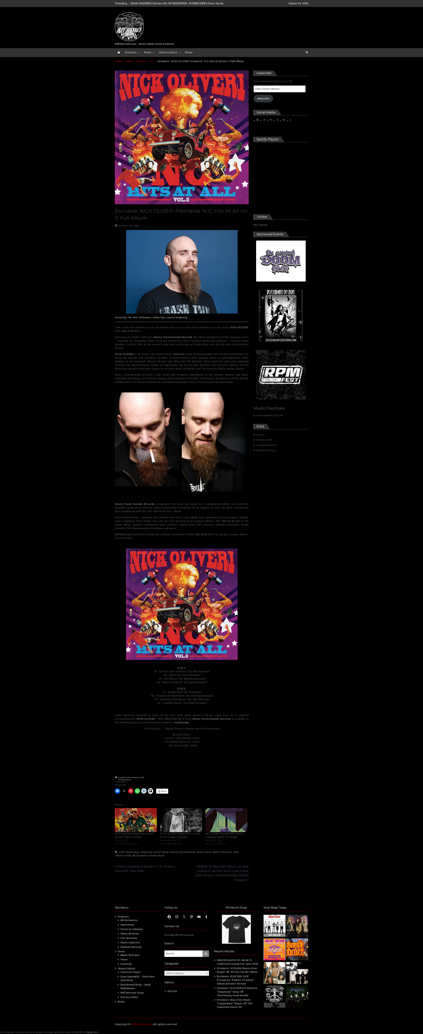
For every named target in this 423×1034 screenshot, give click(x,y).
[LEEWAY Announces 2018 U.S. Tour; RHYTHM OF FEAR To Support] (275, 997)
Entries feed (264, 439)
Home (188, 52)
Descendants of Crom (269, 415)
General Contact (130, 972)
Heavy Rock (203, 852)
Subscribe (263, 98)
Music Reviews (129, 933)
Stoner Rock (157, 855)
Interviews (127, 924)
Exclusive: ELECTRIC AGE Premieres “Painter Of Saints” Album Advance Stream (235, 980)
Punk (128, 855)
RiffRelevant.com (141, 1024)
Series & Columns (131, 929)
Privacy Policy (129, 997)
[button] (148, 439)
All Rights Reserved (124, 780)
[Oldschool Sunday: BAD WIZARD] (275, 973)
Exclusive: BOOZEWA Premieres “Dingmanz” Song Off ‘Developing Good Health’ (237, 992)
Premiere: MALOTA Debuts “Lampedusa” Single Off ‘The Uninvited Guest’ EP (235, 1003)
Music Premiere (222, 852)
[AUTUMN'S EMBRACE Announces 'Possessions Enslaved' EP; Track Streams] (297, 949)
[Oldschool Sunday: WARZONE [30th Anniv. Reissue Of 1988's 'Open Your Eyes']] (275, 926)
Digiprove (92, 1032)
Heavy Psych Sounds (182, 852)
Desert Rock (161, 852)
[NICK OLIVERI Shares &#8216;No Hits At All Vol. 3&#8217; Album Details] (136, 820)
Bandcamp (132, 852)
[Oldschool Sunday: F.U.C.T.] (297, 973)
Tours (124, 959)
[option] (180, 3)
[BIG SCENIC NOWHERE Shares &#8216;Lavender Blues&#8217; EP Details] (226, 820)
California (178, 354)
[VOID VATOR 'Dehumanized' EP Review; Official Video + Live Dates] (275, 949)
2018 (122, 852)
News (147, 52)
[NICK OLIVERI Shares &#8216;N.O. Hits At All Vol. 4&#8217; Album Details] (181, 820)
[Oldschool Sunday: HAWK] (297, 926)
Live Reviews (128, 938)
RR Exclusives (129, 920)
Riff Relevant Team (132, 992)
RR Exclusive (140, 855)
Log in (260, 434)
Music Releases (129, 955)
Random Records (131, 947)
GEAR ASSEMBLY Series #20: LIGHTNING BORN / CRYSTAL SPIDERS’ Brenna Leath (184, 3)
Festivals (126, 964)
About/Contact (168, 52)
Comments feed (266, 445)
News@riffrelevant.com (179, 934)
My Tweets (260, 224)
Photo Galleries (130, 942)
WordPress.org (265, 450)
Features (130, 52)
